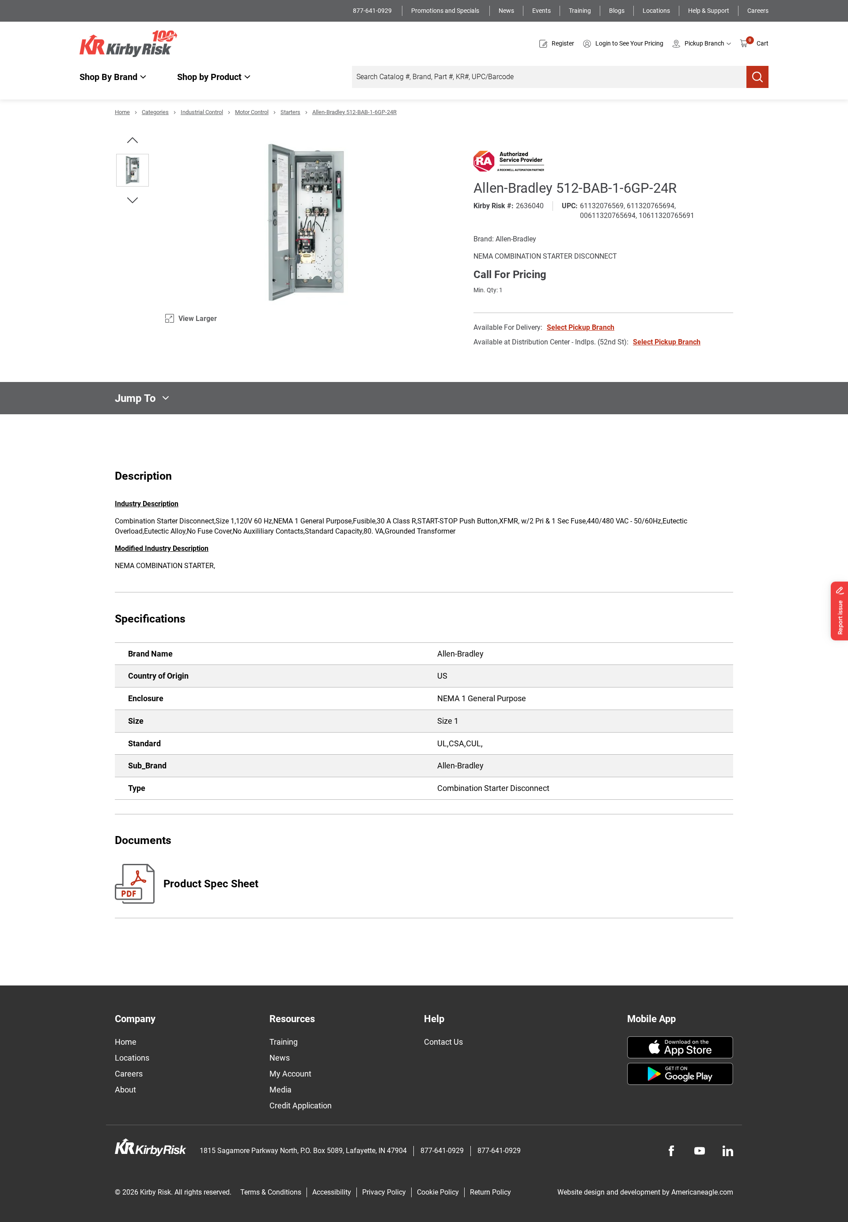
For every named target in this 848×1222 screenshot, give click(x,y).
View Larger (197, 318)
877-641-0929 (373, 10)
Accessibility (331, 1192)
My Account (290, 1073)
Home (122, 112)
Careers (757, 10)
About (125, 1089)
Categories (155, 112)
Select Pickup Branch (580, 327)
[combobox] (549, 77)
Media (280, 1089)
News (506, 10)
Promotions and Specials (446, 10)
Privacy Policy (384, 1192)
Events (541, 10)
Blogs (617, 10)
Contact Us (443, 1041)
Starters (290, 112)
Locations (656, 10)
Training (580, 10)
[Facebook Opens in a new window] (671, 1151)
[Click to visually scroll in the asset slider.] (132, 140)
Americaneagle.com (702, 1192)
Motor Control (252, 112)
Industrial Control (202, 112)
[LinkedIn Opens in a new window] (728, 1151)
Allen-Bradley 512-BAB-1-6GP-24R (354, 112)
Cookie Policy (438, 1192)
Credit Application (300, 1105)
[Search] (757, 77)
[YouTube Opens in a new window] (699, 1151)
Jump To (135, 398)
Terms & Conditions (270, 1192)
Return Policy (490, 1192)
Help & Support (708, 10)
